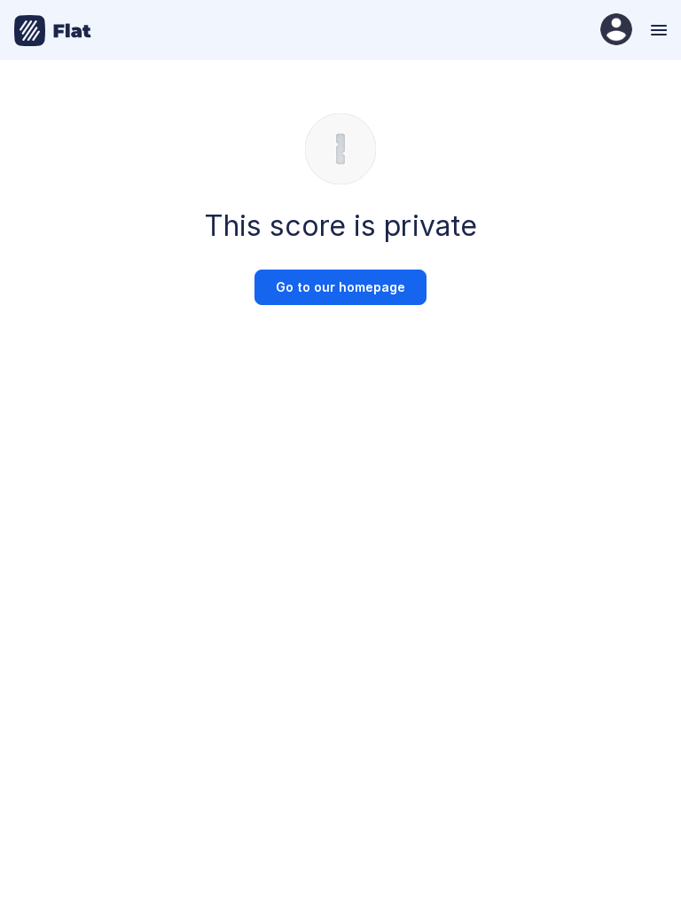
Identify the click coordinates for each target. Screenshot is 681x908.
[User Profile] (616, 30)
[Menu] (656, 30)
